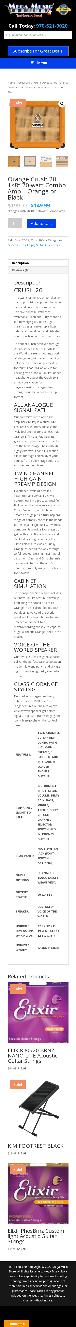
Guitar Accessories (45, 82)
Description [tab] (20, 263)
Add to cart (41, 223)
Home (11, 82)
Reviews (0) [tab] (20, 270)
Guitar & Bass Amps (21, 245)
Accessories (24, 82)
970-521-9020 (52, 25)
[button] (62, 103)
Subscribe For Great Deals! (38, 51)
